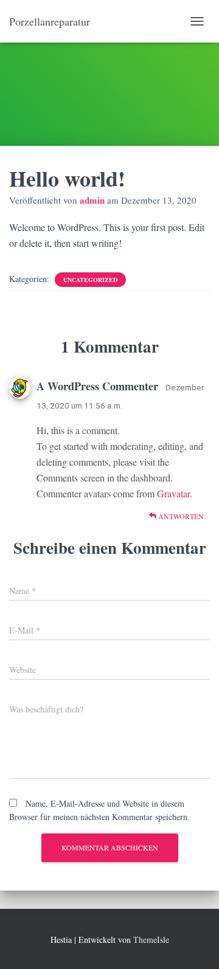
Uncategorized (90, 279)
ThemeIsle (151, 939)
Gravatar (173, 493)
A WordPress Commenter (97, 386)
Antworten (180, 516)
